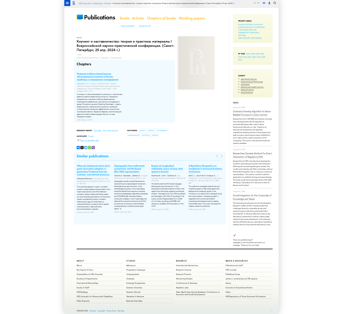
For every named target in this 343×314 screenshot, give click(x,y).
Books (124, 18)
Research (181, 261)
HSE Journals (231, 270)
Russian (91, 136)
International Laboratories (187, 265)
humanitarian (260, 27)
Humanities (245, 84)
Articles (138, 18)
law (255, 29)
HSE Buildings (82, 292)
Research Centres (183, 270)
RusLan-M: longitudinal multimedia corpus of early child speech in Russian (167, 168)
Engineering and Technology (252, 81)
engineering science (246, 27)
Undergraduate (132, 274)
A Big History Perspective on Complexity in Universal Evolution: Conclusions (205, 168)
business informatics (245, 24)
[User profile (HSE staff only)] (269, 3)
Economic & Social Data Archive (239, 287)
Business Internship (134, 301)
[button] (143, 160)
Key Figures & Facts (85, 270)
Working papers (192, 18)
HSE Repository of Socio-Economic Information (246, 296)
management (243, 32)
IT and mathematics (245, 29)
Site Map (121, 311)
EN (258, 3)
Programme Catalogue (135, 270)
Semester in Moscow (135, 296)
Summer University (134, 287)
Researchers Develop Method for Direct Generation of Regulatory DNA (252, 155)
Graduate (130, 278)
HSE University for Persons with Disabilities (95, 296)
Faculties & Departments (87, 278)
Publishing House (233, 274)
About (80, 261)
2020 (254, 57)
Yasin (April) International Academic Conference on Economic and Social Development (198, 293)
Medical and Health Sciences (252, 87)
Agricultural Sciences (249, 79)
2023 (240, 57)
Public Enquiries (83, 301)
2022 (245, 57)
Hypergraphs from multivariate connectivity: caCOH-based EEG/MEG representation (129, 168)
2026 (253, 53)
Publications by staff (234, 265)
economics (258, 24)
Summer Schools (133, 292)
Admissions (130, 265)
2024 (262, 53)
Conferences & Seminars (186, 283)
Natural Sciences (247, 89)
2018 (263, 57)
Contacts (92, 311)
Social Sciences (247, 92)
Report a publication (128, 26)
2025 (257, 53)
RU (255, 3)
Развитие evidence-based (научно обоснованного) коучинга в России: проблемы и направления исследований (97, 76)
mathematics (254, 32)
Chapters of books (161, 18)
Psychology (98, 131)
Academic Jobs (182, 287)
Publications (99, 17)
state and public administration (250, 38)
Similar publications (92, 156)
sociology (242, 35)
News (236, 102)
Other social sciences (110, 131)
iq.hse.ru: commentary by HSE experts (241, 278)
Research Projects (183, 274)
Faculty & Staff (83, 287)
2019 (258, 57)
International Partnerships (87, 283)
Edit (271, 310)
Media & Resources (237, 261)
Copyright (101, 311)
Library (228, 283)
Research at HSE (145, 26)
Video (228, 292)
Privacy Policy (111, 311)
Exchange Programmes (135, 283)
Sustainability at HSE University (90, 274)
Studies (130, 261)
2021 (249, 57)
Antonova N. (81, 84)
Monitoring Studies (184, 278)
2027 (248, 53)
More (240, 59)
